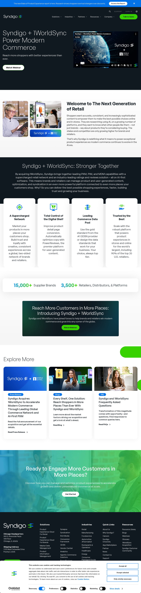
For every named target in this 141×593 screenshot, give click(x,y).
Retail (84, 529)
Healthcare (86, 551)
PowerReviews (51, 243)
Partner (106, 548)
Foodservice (87, 536)
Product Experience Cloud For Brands (47, 539)
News (105, 552)
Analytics (64, 551)
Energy (84, 554)
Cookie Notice (83, 579)
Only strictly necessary (122, 579)
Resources (94, 17)
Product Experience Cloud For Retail (47, 531)
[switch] (63, 588)
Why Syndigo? (108, 533)
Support (118, 11)
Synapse (63, 529)
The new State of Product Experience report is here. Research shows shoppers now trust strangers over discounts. (59, 3)
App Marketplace (110, 545)
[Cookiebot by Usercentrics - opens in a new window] (14, 588)
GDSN (62, 545)
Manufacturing (87, 533)
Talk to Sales (128, 17)
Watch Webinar (13, 67)
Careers (106, 536)
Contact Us (107, 555)
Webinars (126, 536)
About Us (106, 529)
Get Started (70, 494)
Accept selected (123, 573)
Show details (115, 589)
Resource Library (129, 529)
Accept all (122, 566)
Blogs (124, 533)
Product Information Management (45, 553)
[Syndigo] (13, 16)
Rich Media (64, 536)
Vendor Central (66, 548)
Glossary (125, 539)
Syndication (65, 532)
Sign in (129, 11)
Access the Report (118, 3)
